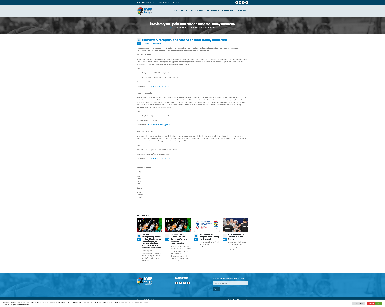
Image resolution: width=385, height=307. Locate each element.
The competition (197, 11)
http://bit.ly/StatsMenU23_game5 (158, 125)
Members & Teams (212, 11)
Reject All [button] (371, 303)
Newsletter (166, 2)
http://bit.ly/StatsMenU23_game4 (158, 86)
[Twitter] (240, 2)
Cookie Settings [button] (359, 303)
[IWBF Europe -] (144, 11)
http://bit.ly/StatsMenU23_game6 (158, 159)
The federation (227, 11)
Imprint (152, 2)
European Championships (152, 43)
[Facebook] (236, 2)
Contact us (175, 2)
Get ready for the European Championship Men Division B (209, 236)
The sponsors (242, 11)
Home (176, 11)
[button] (191, 267)
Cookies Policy (232, 300)
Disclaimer (159, 2)
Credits (245, 300)
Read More (144, 302)
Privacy (240, 300)
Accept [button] (379, 303)
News (139, 2)
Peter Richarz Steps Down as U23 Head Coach (236, 236)
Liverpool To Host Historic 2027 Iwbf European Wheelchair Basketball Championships (179, 238)
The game (184, 11)
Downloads (145, 2)
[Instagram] (246, 2)
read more (146, 263)
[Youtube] (243, 2)
